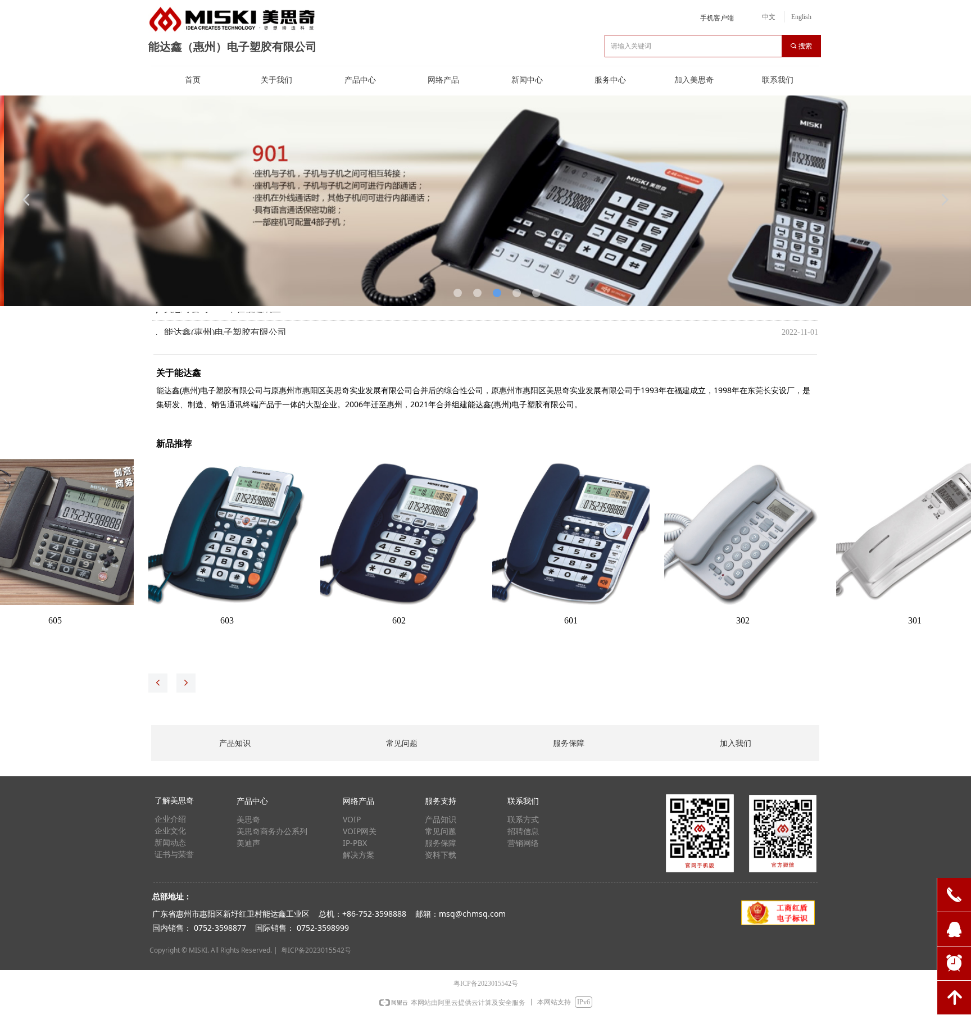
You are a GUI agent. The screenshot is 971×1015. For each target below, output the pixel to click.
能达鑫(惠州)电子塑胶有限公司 (225, 327)
